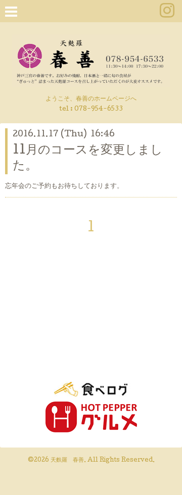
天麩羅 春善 (67, 461)
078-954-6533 (98, 109)
